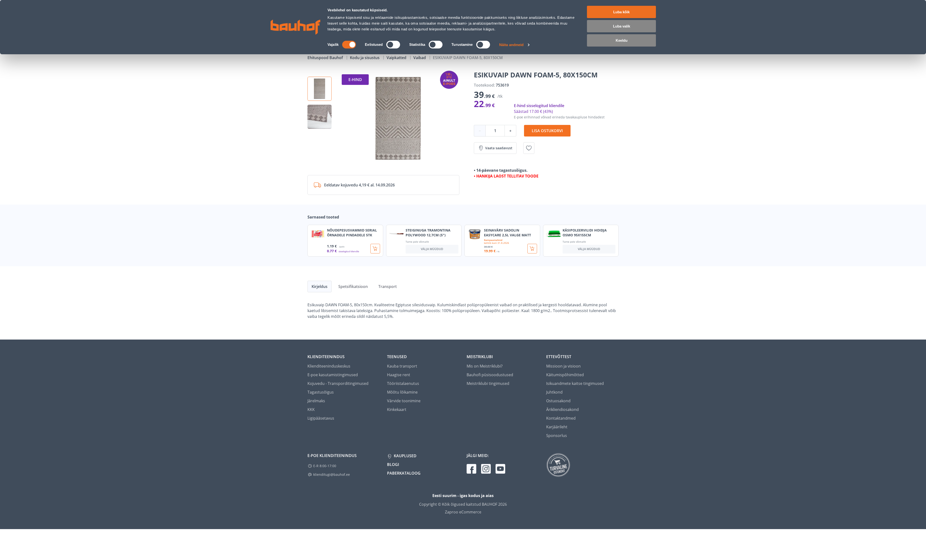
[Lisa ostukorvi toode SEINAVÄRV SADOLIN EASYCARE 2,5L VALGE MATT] (532, 248)
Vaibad (420, 57)
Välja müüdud (432, 249)
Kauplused (404, 455)
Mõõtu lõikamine (402, 392)
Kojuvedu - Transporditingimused (337, 383)
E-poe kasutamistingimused (332, 374)
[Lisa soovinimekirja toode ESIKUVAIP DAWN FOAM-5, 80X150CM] (528, 148)
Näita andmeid (511, 45)
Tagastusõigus (320, 392)
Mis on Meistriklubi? (485, 366)
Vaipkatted (397, 57)
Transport (387, 286)
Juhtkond (554, 392)
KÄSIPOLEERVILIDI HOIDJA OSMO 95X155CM (585, 232)
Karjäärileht (556, 426)
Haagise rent (398, 374)
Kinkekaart (396, 409)
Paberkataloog (404, 473)
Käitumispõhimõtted (565, 374)
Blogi (393, 464)
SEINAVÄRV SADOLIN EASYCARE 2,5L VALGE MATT (507, 232)
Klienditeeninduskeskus (328, 366)
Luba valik (621, 26)
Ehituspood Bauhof (325, 57)
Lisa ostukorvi (547, 130)
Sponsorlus (556, 435)
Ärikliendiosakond (562, 409)
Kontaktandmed (561, 418)
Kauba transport (402, 366)
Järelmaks (316, 400)
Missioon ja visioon (563, 366)
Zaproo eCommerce (463, 512)
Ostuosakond (558, 400)
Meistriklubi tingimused (488, 383)
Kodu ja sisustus (365, 57)
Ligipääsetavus (320, 418)
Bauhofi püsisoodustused (490, 374)
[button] (319, 89)
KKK (311, 409)
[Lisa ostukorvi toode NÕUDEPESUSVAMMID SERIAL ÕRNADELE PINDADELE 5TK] (375, 248)
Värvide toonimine (404, 400)
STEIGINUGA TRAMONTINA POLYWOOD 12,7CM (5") (428, 232)
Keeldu (621, 40)
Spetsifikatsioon (353, 286)
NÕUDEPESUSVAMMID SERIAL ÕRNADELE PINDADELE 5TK (352, 232)
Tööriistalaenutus (403, 383)
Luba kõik (621, 12)
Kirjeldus (319, 286)
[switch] (393, 44)
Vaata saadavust (498, 148)
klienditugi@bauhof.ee (331, 474)
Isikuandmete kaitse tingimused (575, 383)
